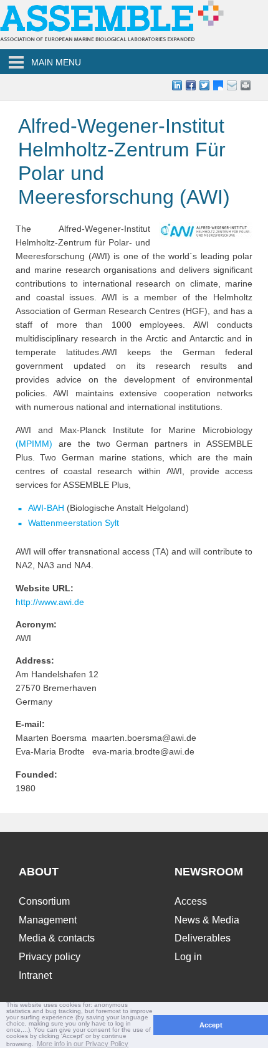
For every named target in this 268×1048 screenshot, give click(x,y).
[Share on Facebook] (191, 85)
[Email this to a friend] (246, 85)
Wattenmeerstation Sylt (73, 523)
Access (191, 901)
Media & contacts (57, 938)
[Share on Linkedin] (177, 85)
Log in (188, 956)
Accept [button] (211, 1025)
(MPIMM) (34, 444)
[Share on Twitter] (204, 85)
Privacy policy (49, 956)
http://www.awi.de (50, 602)
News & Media (207, 920)
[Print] (259, 85)
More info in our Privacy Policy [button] (82, 1043)
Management (48, 920)
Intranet (35, 975)
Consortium (44, 901)
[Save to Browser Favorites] (232, 85)
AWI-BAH (47, 508)
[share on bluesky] (218, 85)
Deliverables (203, 938)
